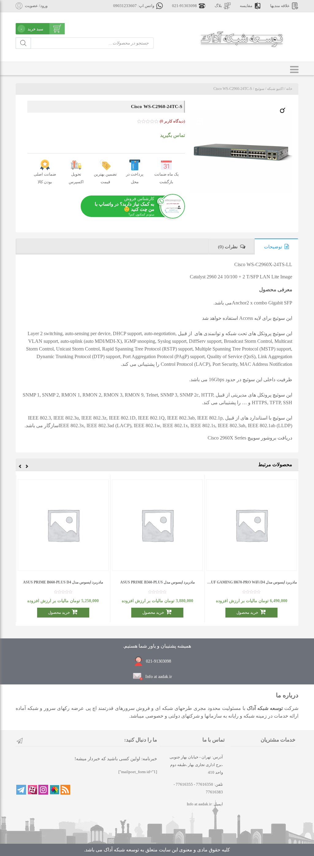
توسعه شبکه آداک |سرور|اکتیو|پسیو (242, 38)
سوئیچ (259, 89)
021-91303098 (184, 6)
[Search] (23, 43)
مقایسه (246, 6)
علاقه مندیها (280, 6)
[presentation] (27, 467)
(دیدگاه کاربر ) (172, 121)
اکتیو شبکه (275, 89)
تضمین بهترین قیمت (105, 178)
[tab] (276, 246)
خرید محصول (247, 612)
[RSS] (65, 790)
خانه (289, 89)
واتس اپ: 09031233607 (133, 6)
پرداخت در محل (135, 178)
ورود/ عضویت (36, 6)
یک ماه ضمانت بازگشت (166, 178)
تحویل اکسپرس (76, 178)
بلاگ (218, 6)
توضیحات (273, 246)
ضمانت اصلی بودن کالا (45, 178)
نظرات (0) (228, 246)
